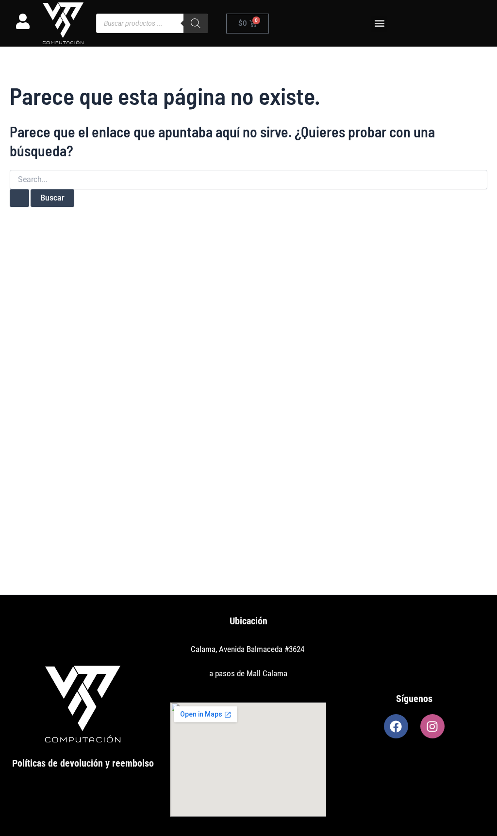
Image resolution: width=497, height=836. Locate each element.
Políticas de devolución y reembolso (83, 763)
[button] (379, 24)
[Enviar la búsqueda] (19, 198)
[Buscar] (195, 23)
